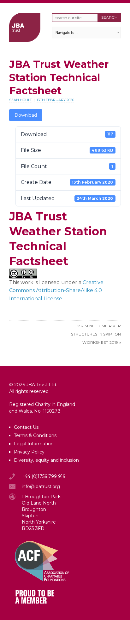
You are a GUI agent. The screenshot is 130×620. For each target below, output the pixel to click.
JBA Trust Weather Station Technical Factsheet (59, 77)
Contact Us (26, 427)
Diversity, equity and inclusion (46, 460)
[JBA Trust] (24, 40)
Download (26, 115)
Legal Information (34, 444)
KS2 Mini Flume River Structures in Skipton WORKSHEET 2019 (96, 333)
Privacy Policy (29, 452)
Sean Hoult (20, 100)
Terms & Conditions (35, 435)
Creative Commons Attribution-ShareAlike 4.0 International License (56, 290)
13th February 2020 (55, 100)
